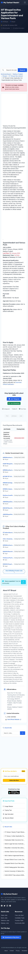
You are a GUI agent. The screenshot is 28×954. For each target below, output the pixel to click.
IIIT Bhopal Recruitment (16, 76)
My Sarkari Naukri (11, 2)
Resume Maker (9, 818)
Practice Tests (19, 920)
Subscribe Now (14, 780)
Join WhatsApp (15, 403)
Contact (12, 950)
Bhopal (5, 76)
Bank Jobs (4, 918)
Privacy (18, 950)
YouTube (23, 409)
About (6, 950)
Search (22, 70)
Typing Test (8, 810)
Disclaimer (24, 950)
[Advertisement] (14, 52)
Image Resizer (9, 806)
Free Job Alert (19, 915)
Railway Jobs (5, 923)
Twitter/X (14, 409)
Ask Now (23, 582)
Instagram (7, 409)
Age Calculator (9, 814)
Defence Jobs (5, 920)
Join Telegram (15, 399)
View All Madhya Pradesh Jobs (14, 570)
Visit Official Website (13, 719)
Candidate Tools (19, 918)
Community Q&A (20, 923)
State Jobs (4, 915)
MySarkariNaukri (6, 74)
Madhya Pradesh (18, 74)
